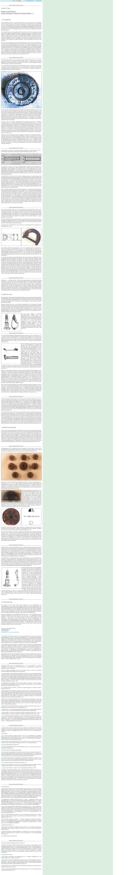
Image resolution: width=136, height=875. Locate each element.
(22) (31, 308)
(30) (30, 377)
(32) (22, 401)
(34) (4, 419)
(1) (33, 13)
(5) (21, 68)
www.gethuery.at (4, 632)
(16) (13, 195)
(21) (7, 281)
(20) (23, 249)
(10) (9, 179)
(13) (9, 185)
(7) (36, 151)
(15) (23, 192)
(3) (40, 34)
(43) (32, 571)
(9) (11, 174)
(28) (6, 368)
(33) (11, 410)
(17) (11, 197)
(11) (15, 182)
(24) (25, 328)
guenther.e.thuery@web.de (13, 632)
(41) (33, 553)
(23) (38, 323)
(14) (27, 190)
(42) (31, 565)
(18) (21, 214)
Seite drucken (39, 0)
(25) (7, 341)
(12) (40, 183)
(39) (31, 529)
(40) (15, 536)
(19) (20, 247)
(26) (40, 351)
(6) (11, 132)
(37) (36, 450)
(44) (6, 594)
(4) (31, 46)
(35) (40, 423)
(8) (14, 170)
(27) (32, 363)
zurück (14, 0)
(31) (36, 391)
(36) (39, 441)
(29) (7, 372)
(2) (8, 30)
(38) (32, 498)
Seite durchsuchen (29, 0)
